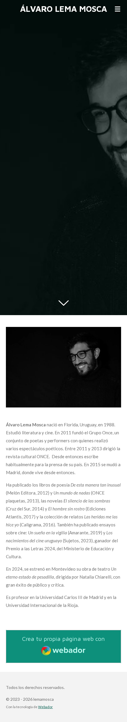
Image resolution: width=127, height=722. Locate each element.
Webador (45, 707)
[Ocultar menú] (117, 9)
